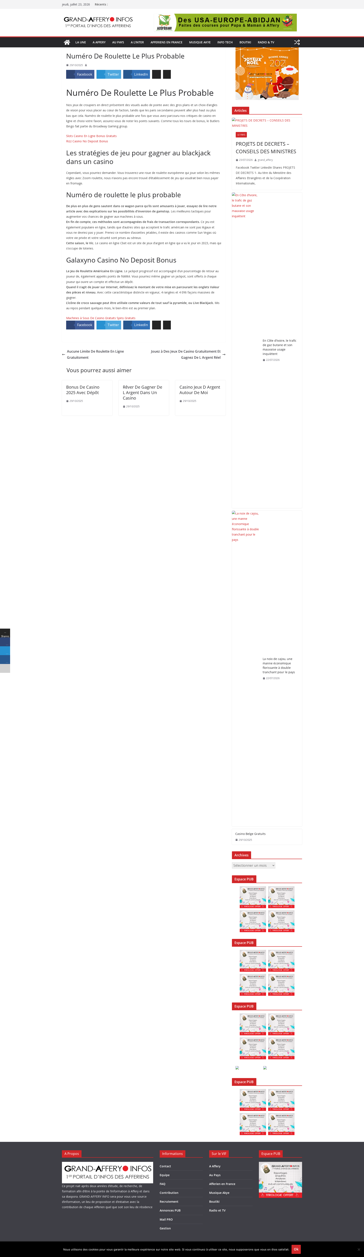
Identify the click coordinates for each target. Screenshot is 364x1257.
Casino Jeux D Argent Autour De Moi (199, 389)
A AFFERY (99, 42)
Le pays (241, 134)
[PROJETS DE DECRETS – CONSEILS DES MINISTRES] (267, 123)
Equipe (165, 1175)
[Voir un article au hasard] (297, 42)
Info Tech (225, 42)
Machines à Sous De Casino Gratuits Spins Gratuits (100, 318)
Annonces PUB (170, 1210)
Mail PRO (166, 1219)
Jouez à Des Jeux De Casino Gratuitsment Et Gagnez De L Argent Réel (186, 354)
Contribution (169, 1193)
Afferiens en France (166, 42)
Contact (165, 1166)
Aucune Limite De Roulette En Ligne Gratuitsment (95, 354)
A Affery (215, 1166)
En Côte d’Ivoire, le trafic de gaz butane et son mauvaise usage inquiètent (279, 347)
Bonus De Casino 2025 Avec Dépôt (82, 389)
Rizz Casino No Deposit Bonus (87, 141)
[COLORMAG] (107, 1164)
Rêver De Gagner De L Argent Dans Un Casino (142, 392)
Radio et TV (217, 1210)
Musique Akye (200, 42)
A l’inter (137, 42)
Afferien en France (222, 1184)
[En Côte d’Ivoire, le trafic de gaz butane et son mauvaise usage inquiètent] (245, 350)
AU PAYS (118, 42)
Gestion (165, 1228)
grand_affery (265, 160)
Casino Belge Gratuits (250, 834)
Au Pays (215, 1175)
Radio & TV (266, 42)
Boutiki (245, 42)
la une (80, 42)
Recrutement (169, 1202)
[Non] (359, 1249)
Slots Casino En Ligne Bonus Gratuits (91, 136)
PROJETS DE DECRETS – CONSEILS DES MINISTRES (266, 147)
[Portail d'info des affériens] (67, 42)
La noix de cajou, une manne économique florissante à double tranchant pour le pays (279, 665)
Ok (296, 1249)
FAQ (162, 1184)
